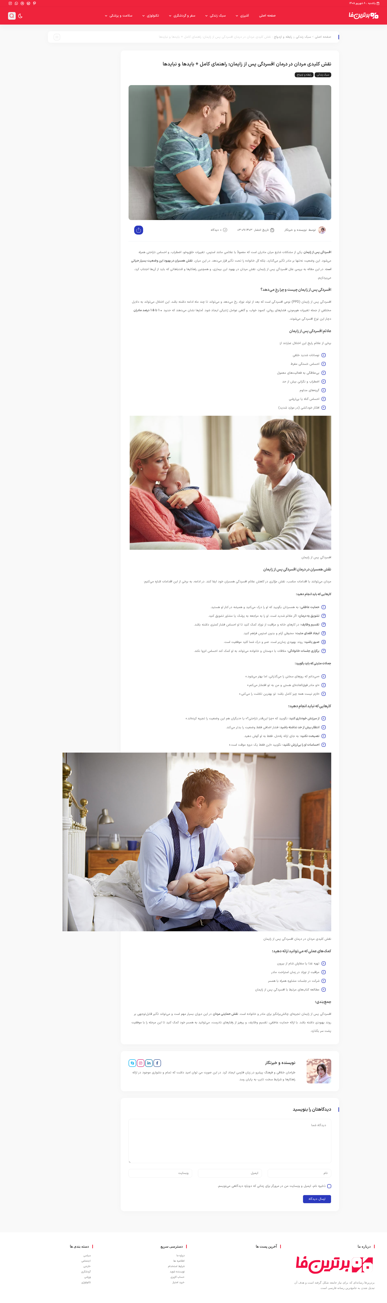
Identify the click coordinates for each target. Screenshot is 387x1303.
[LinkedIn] (149, 1063)
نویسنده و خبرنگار (295, 230)
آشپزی (244, 15)
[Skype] (132, 1063)
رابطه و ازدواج (283, 37)
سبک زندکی (218, 15)
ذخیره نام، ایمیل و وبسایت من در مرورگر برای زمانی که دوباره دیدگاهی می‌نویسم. (272, 1186)
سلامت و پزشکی (121, 15)
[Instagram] (140, 1063)
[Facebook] (157, 1063)
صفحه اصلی (267, 15)
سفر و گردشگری (184, 15)
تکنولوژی (153, 15)
